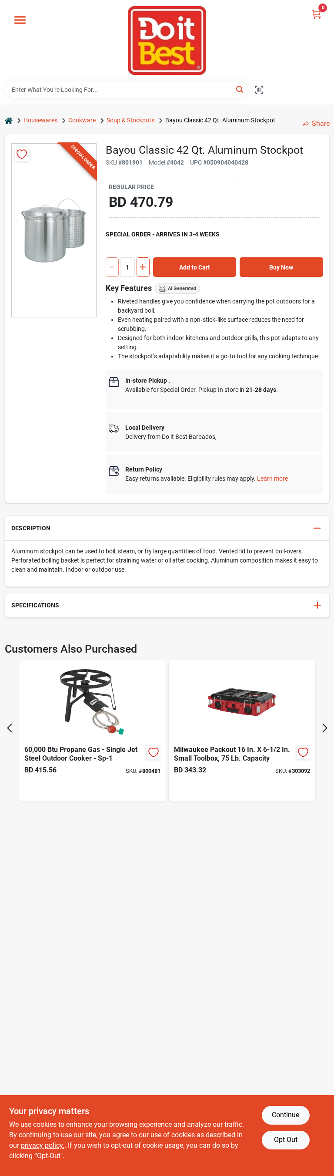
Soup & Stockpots (130, 120)
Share (321, 123)
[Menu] (20, 20)
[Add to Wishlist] (22, 154)
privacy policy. (42, 1145)
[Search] (240, 89)
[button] (167, 528)
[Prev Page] (9, 728)
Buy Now (281, 267)
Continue (285, 1115)
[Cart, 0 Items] (316, 14)
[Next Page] (324, 728)
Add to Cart (194, 267)
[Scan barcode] (259, 89)
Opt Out (285, 1140)
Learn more (272, 478)
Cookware (82, 120)
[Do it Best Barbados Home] (167, 40)
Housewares (40, 120)
